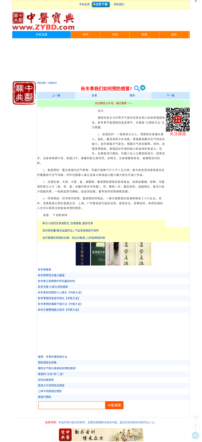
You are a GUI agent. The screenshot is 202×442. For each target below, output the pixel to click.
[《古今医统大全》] (83, 264)
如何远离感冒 (46, 379)
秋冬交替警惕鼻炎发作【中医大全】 (59, 309)
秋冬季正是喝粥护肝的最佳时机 (56, 281)
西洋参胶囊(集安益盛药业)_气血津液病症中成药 (70, 230)
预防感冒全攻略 (47, 362)
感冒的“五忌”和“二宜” (51, 374)
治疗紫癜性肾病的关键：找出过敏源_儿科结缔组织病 (73, 237)
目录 (94, 95)
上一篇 (56, 95)
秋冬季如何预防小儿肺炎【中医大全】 (60, 292)
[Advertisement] (101, 60)
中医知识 (52, 83)
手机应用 (85, 4)
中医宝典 (41, 34)
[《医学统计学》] (98, 264)
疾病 (144, 34)
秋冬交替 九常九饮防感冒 (53, 286)
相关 (132, 95)
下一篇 (170, 95)
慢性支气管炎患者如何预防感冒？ (58, 368)
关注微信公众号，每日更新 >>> (113, 103)
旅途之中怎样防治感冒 (51, 385)
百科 (174, 34)
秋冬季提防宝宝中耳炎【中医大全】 (59, 298)
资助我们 (119, 4)
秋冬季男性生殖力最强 (51, 275)
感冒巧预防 (44, 397)
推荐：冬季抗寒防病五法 (52, 356)
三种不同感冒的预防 (50, 391)
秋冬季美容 (44, 269)
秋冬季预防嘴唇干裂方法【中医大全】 (60, 304)
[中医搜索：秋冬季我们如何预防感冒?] (136, 88)
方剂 (115, 34)
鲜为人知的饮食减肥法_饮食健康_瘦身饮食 (67, 223)
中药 (85, 34)
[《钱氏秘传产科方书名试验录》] (113, 264)
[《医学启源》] (128, 264)
